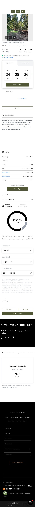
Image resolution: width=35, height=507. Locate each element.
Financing (27, 417)
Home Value (11, 421)
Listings (12, 417)
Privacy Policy (8, 505)
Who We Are (18, 421)
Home (6, 417)
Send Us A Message (17, 462)
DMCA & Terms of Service (20, 505)
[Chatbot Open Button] (30, 502)
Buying (16, 417)
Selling (21, 417)
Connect (25, 421)
